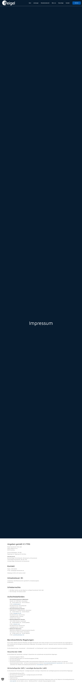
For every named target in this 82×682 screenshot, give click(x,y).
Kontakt (67, 2)
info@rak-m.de (16, 624)
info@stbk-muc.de (17, 613)
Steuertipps (60, 2)
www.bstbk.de (40, 664)
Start (30, 2)
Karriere (76, 2)
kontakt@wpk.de (16, 604)
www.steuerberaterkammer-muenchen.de (53, 663)
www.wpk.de (13, 680)
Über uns (54, 2)
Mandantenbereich (45, 2)
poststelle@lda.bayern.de (18, 634)
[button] (2, 679)
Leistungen (35, 2)
